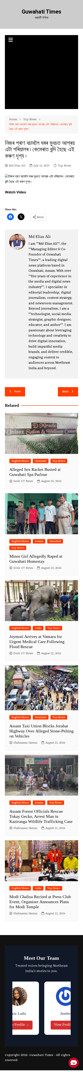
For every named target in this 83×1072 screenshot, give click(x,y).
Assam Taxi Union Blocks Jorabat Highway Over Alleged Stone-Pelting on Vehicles (41, 731)
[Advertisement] (41, 77)
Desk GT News (23, 481)
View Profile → (17, 1025)
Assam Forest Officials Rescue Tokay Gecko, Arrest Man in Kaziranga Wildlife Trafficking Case (41, 816)
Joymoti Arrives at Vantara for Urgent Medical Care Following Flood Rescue (36, 641)
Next (65, 392)
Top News (64, 166)
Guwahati (40, 461)
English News (20, 461)
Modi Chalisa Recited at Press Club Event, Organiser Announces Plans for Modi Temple (40, 901)
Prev (17, 392)
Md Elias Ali (17, 166)
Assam (39, 541)
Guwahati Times (41, 11)
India (38, 628)
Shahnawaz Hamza (25, 743)
